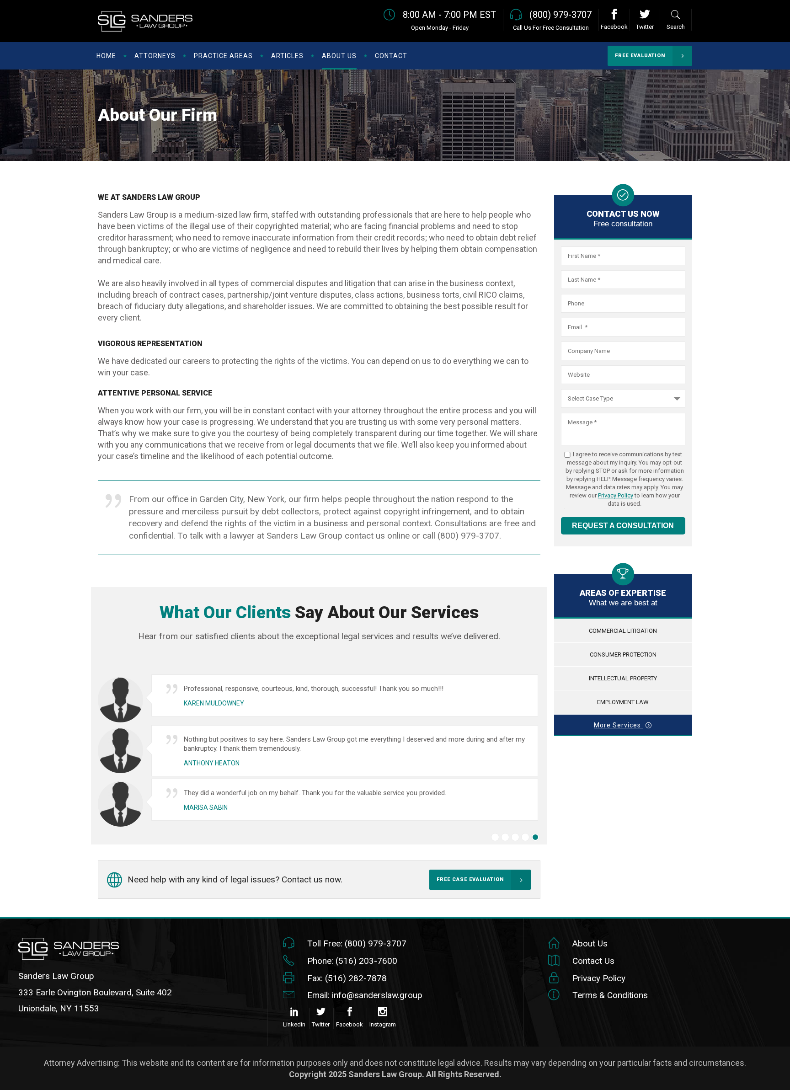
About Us (590, 943)
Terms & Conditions (610, 995)
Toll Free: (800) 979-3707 (356, 943)
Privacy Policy (615, 495)
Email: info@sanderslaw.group (364, 995)
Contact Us (593, 961)
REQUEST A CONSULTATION (623, 525)
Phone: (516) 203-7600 (352, 961)
